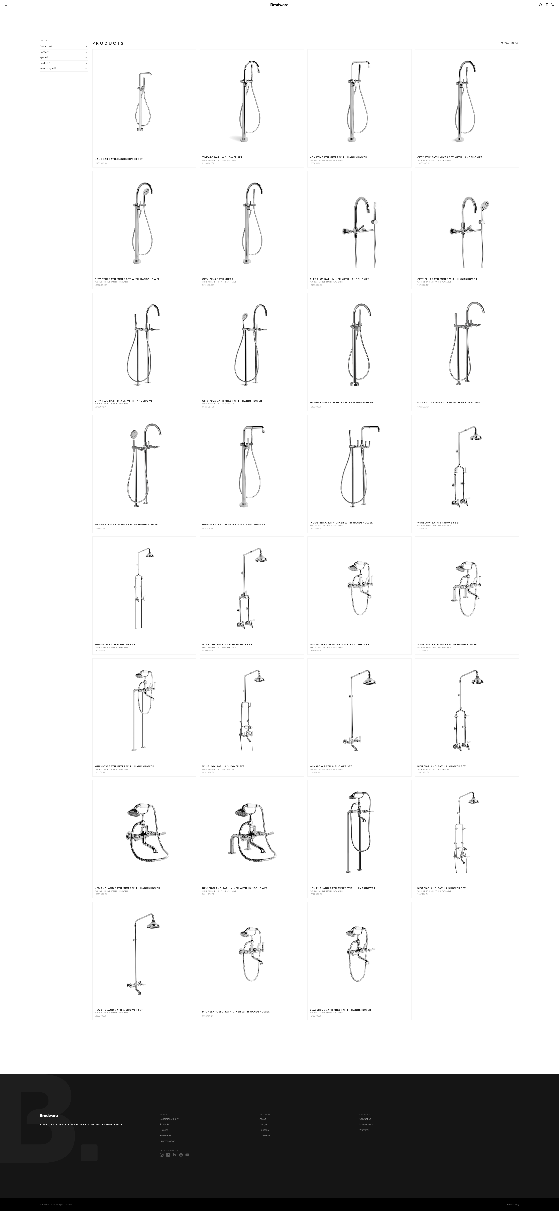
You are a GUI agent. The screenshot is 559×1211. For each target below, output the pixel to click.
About (263, 1118)
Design (263, 1124)
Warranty (364, 1130)
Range (163, 1115)
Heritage (264, 1130)
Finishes (164, 1130)
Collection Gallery (169, 1118)
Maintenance (366, 1124)
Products (164, 1124)
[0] (547, 4)
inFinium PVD (166, 1135)
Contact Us (365, 1118)
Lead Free (265, 1135)
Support (364, 1115)
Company (265, 1115)
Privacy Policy (513, 1204)
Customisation (167, 1141)
